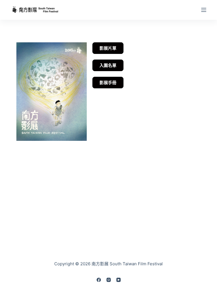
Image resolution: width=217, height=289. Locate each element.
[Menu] (203, 9)
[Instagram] (109, 280)
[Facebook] (99, 280)
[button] (107, 82)
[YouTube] (118, 280)
